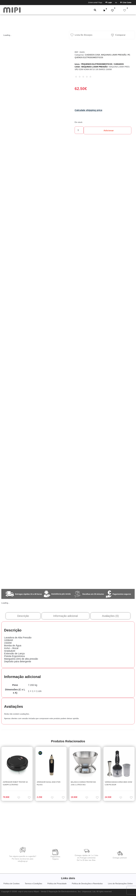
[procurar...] (95, 10)
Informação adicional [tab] (65, 615)
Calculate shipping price (88, 110)
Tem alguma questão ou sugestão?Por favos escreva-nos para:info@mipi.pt (22, 858)
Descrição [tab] (23, 615)
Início (77, 64)
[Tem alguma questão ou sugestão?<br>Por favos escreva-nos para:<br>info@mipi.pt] (23, 850)
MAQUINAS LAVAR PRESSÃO (113, 55)
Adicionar (109, 130)
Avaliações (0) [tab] (110, 615)
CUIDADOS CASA (92, 55)
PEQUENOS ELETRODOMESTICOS (96, 64)
